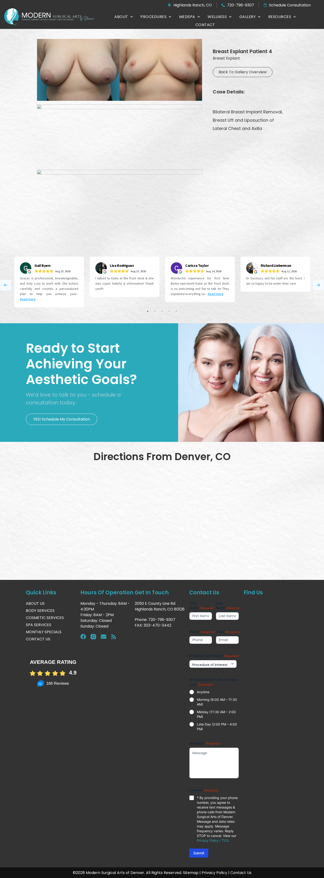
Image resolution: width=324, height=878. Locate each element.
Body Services (40, 610)
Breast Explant (226, 58)
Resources (279, 16)
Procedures (153, 16)
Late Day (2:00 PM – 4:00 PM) (217, 726)
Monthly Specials (43, 632)
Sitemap (191, 872)
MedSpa (187, 16)
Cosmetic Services (45, 617)
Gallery (247, 16)
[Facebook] (83, 636)
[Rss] (113, 636)
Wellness (217, 16)
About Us (35, 603)
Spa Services (38, 625)
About (121, 16)
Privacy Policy (214, 872)
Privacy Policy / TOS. (213, 840)
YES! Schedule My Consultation (61, 419)
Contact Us (38, 639)
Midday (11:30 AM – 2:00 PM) (216, 714)
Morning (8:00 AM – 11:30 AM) (217, 702)
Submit (198, 853)
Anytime (203, 692)
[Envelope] (103, 636)
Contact (205, 25)
